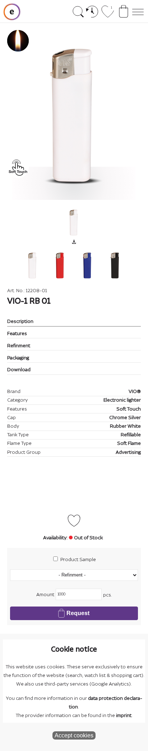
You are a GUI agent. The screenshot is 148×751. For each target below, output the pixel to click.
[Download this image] (74, 242)
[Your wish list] (108, 15)
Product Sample (78, 559)
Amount (45, 594)
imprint (123, 715)
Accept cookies (74, 735)
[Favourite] (74, 521)
